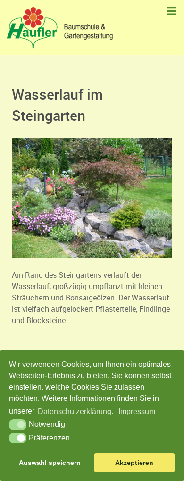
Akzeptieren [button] (134, 462)
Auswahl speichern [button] (50, 462)
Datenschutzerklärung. (75, 411)
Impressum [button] (136, 411)
